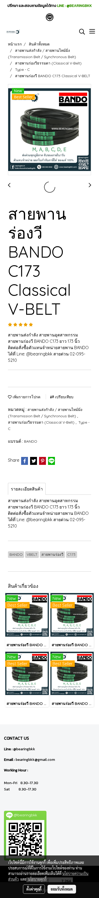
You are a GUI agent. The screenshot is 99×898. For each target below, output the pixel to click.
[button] (80, 32)
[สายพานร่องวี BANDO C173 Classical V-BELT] (49, 129)
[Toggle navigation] (92, 32)
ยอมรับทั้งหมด (62, 889)
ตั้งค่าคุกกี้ (33, 889)
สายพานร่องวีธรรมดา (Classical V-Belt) (42, 422)
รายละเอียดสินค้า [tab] (27, 489)
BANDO (30, 441)
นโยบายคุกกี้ (37, 879)
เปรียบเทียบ (63, 397)
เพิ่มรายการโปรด (26, 397)
